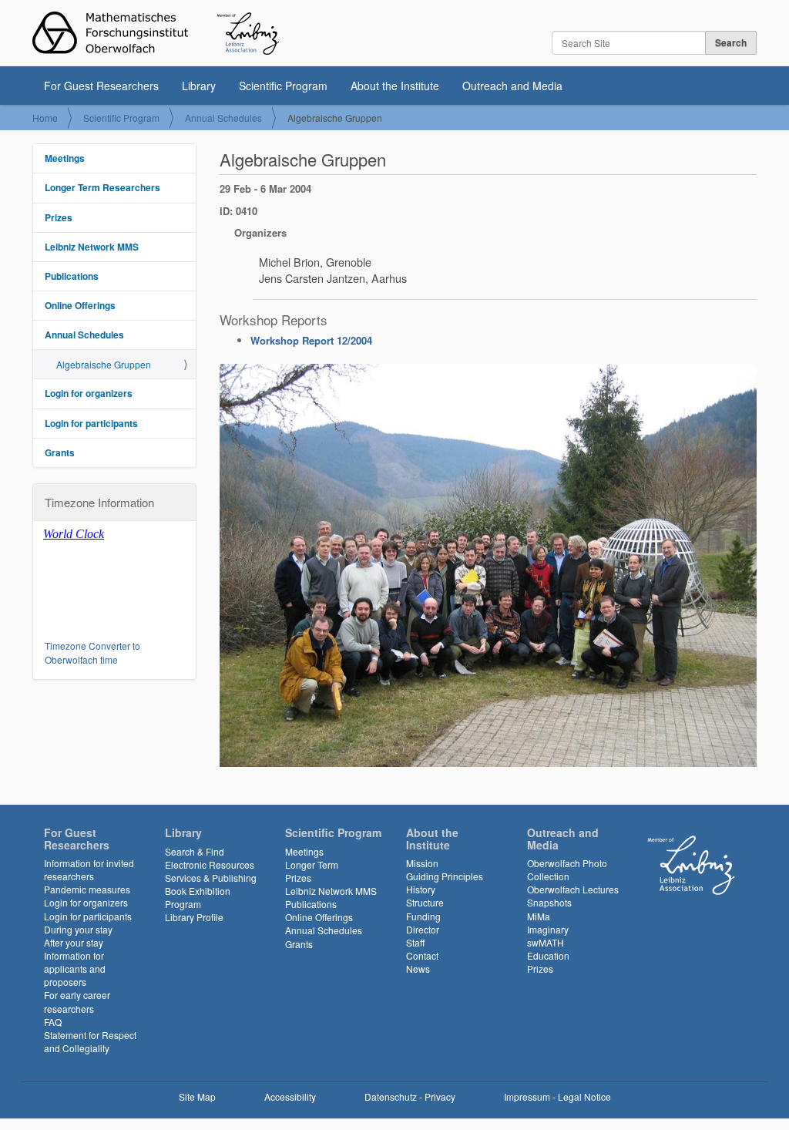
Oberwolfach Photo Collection (567, 869)
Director (422, 929)
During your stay (78, 929)
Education (548, 955)
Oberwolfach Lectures (573, 889)
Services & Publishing (211, 877)
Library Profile (194, 916)
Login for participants (91, 423)
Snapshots (549, 902)
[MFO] (155, 33)
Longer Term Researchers (102, 187)
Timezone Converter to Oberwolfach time (92, 652)
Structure (425, 902)
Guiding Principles (444, 876)
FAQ (53, 1021)
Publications (72, 276)
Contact (422, 955)
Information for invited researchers (89, 869)
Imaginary (548, 929)
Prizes (58, 217)
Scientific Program (283, 85)
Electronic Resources (209, 864)
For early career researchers (77, 1001)
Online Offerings (80, 305)
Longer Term (311, 864)
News (418, 968)
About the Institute (395, 85)
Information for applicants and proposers (75, 968)
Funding (423, 916)
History (420, 889)
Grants (60, 452)
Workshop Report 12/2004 (311, 340)
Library (199, 85)
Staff (415, 942)
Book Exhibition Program (197, 897)
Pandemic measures (87, 889)
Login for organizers (89, 393)
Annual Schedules (223, 117)
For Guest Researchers (101, 85)
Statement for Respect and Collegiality (90, 1041)
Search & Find (194, 851)
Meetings (65, 158)
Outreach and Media (512, 85)
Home (45, 117)
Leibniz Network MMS (92, 247)
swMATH (545, 942)
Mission (422, 862)
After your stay (73, 942)
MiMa (538, 916)
